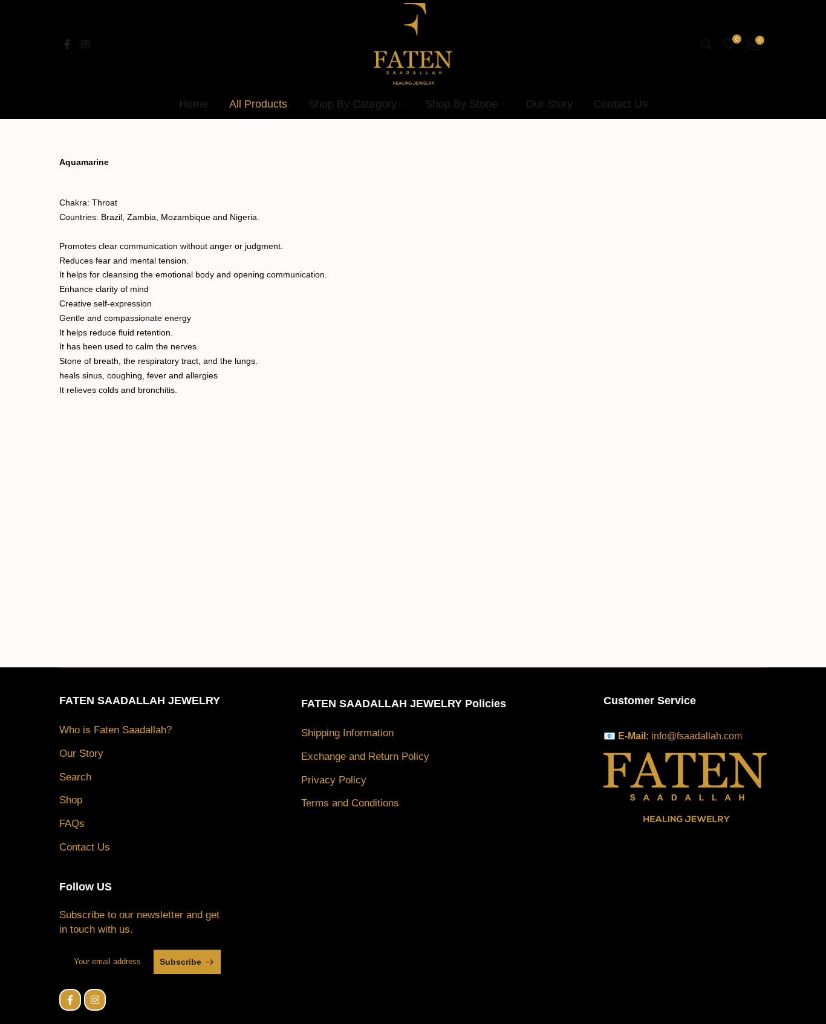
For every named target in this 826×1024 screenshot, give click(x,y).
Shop (70, 800)
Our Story (549, 104)
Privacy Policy (333, 780)
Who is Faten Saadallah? (115, 730)
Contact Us (621, 104)
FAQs (72, 823)
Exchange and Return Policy (365, 756)
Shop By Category (352, 104)
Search (75, 777)
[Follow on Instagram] (85, 44)
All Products (258, 104)
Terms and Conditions (350, 803)
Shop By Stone (461, 104)
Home (193, 104)
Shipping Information (347, 733)
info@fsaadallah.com (696, 736)
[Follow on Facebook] (67, 44)
